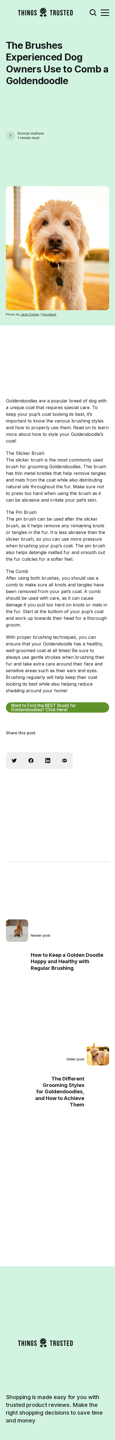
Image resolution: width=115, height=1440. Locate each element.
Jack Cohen (30, 314)
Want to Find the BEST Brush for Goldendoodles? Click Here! (43, 707)
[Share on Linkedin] (47, 760)
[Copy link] (64, 760)
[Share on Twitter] (14, 760)
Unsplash (49, 314)
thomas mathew (31, 133)
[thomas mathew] (10, 135)
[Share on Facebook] (31, 760)
